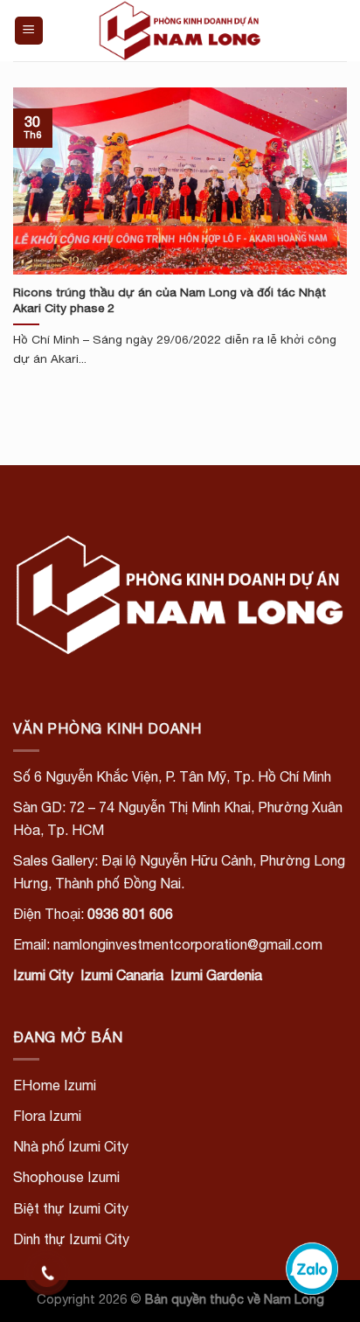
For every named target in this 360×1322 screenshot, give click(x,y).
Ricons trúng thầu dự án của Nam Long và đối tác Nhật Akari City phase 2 (169, 300)
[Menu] (29, 31)
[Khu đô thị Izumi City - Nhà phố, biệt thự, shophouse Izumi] (180, 30)
